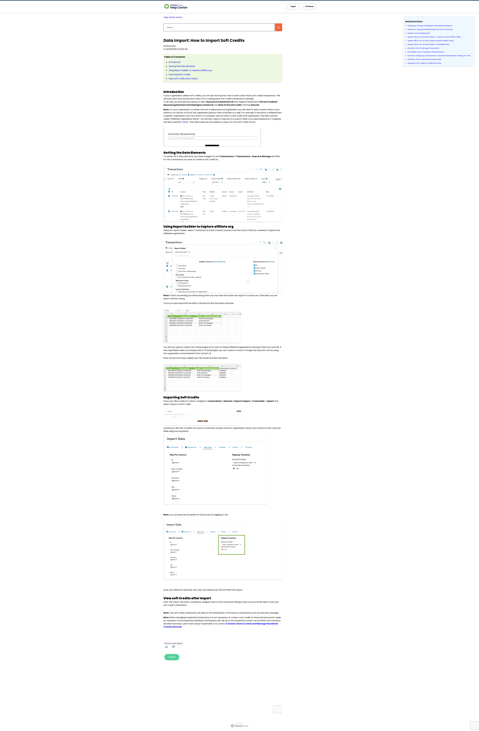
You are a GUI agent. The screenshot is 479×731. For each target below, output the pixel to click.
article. (185, 122)
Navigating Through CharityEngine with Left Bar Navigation (430, 26)
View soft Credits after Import (183, 78)
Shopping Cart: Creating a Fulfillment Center (424, 63)
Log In (293, 6)
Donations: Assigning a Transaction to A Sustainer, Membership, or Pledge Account (439, 56)
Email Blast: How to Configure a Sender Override (426, 52)
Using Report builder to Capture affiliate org (190, 70)
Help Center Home (173, 17)
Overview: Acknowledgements (419, 33)
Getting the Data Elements (182, 66)
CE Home (309, 6)
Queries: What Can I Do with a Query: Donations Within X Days (431, 41)
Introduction (175, 62)
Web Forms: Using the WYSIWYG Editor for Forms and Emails (430, 29)
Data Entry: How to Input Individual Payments (424, 59)
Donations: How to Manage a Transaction (423, 48)
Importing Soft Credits (179, 74)
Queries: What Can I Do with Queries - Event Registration (429, 44)
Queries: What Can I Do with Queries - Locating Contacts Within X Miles (434, 37)
